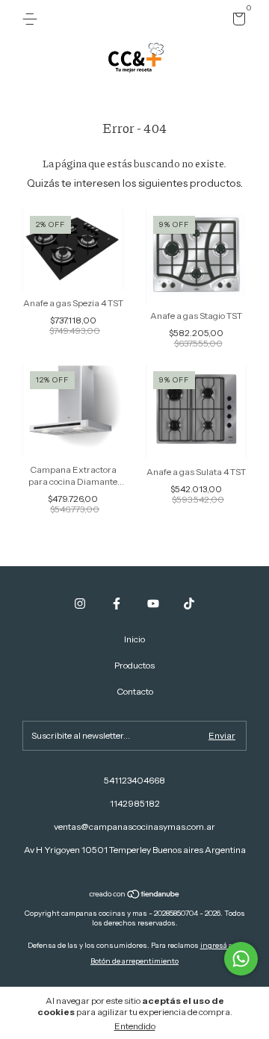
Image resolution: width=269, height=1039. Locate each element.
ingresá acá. (221, 945)
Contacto (135, 691)
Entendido (134, 1026)
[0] (236, 21)
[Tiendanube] (135, 895)
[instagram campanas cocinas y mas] (80, 604)
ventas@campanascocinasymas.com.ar (134, 826)
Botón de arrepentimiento (134, 961)
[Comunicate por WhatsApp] (241, 959)
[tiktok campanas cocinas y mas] (189, 604)
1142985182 (135, 803)
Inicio (134, 639)
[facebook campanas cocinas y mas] (117, 604)
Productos (134, 665)
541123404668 (134, 780)
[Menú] (32, 19)
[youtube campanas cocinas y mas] (153, 604)
